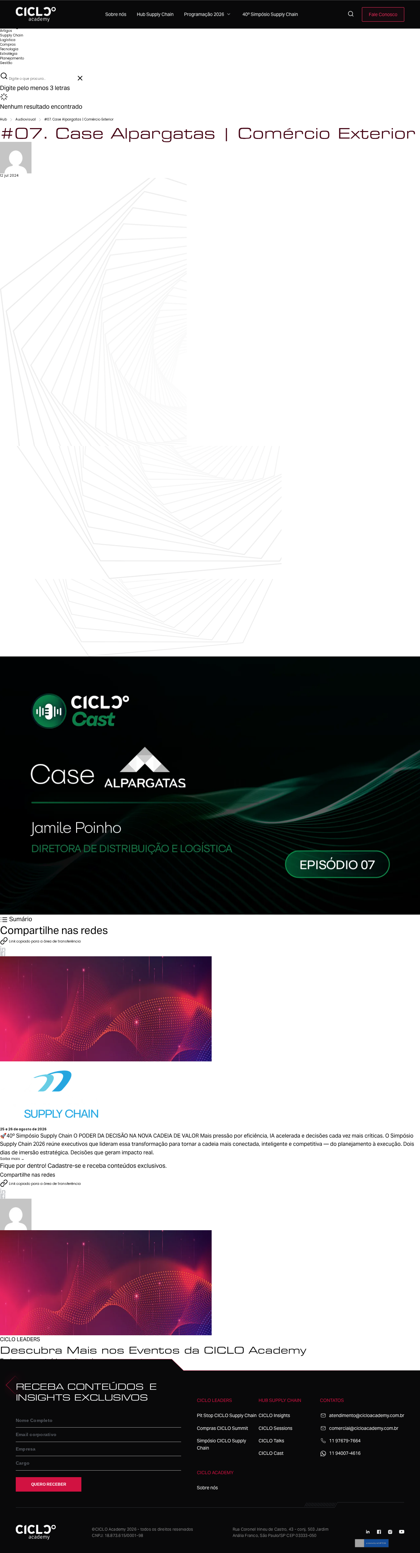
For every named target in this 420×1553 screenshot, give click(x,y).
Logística (7, 39)
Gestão (6, 62)
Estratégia (8, 53)
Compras (8, 44)
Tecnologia (9, 49)
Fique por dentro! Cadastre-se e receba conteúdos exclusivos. (83, 1165)
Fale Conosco (383, 14)
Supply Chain (11, 35)
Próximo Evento (13, 1368)
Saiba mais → (12, 1158)
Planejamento (12, 58)
